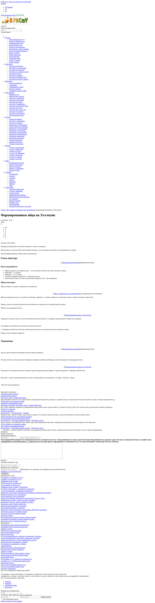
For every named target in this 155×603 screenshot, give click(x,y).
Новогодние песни (16, 165)
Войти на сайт (46, 597)
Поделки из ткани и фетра (18, 79)
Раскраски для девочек (17, 130)
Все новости (5, 413)
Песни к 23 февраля (16, 168)
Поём (7, 161)
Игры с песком (14, 60)
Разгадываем (9, 93)
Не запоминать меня (10, 599)
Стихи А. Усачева (15, 157)
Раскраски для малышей (18, 132)
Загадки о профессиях (17, 104)
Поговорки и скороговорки (19, 49)
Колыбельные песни (16, 163)
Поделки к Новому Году (18, 77)
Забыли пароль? (6, 601)
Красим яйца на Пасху (9, 396)
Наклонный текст (18, 440)
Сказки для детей (15, 159)
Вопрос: (4, 460)
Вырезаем (8, 81)
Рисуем (7, 117)
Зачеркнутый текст (49, 440)
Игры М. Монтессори (17, 41)
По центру (86, 440)
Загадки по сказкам (16, 111)
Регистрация (17, 601)
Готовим (8, 172)
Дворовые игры (15, 58)
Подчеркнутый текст (34, 440)
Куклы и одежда (15, 89)
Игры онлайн (14, 62)
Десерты (12, 178)
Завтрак (12, 184)
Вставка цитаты (47, 442)
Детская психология (16, 189)
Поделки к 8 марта (16, 75)
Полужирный (6, 440)
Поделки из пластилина (17, 68)
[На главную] (15, 24)
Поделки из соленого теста (19, 72)
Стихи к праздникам (16, 147)
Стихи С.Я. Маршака (17, 153)
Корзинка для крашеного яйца (12, 403)
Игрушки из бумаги (8, 405)
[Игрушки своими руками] (17, 15)
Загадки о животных (16, 98)
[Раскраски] (23, 15)
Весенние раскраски (16, 138)
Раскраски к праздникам (18, 125)
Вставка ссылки (139, 440)
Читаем (7, 146)
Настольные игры (15, 45)
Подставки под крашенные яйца (12, 426)
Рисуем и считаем (15, 123)
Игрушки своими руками (20, 420)
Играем (7, 38)
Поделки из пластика (17, 70)
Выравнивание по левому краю (70, 440)
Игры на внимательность (18, 51)
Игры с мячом (14, 53)
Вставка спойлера (112, 442)
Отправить (5, 473)
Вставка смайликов (124, 440)
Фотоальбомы (14, 204)
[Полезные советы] (21, 15)
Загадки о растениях (16, 100)
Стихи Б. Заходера (15, 155)
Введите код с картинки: (10, 467)
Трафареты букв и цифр (17, 91)
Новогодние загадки (16, 96)
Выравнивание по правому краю (103, 440)
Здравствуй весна (20, 398)
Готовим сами (16, 413)
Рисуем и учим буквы (17, 121)
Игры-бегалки (14, 56)
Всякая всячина (14, 201)
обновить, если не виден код (11, 471)
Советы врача (14, 193)
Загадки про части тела (17, 110)
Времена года (14, 94)
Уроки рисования (15, 119)
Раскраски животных (17, 136)
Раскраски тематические (18, 134)
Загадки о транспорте (17, 113)
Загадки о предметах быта (18, 106)
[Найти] (21, 30)
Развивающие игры (16, 43)
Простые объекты (15, 83)
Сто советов (13, 199)
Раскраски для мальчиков (18, 129)
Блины (11, 180)
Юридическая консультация (19, 197)
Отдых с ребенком (15, 191)
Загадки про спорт (16, 108)
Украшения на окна (16, 87)
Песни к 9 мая (14, 170)
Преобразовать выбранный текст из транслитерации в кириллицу (79, 442)
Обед (11, 185)
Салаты (12, 176)
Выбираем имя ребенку (17, 195)
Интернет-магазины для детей (20, 206)
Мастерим (8, 64)
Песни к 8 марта (15, 166)
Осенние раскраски (16, 144)
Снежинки (13, 85)
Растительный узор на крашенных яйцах (15, 418)
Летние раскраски (15, 140)
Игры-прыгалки (15, 55)
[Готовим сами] (19, 15)
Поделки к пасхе (15, 74)
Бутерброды (13, 174)
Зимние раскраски (15, 142)
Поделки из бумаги (16, 66)
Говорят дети (14, 202)
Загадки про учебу (15, 102)
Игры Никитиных (15, 39)
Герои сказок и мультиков (18, 127)
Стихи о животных (16, 149)
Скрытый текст (34, 442)
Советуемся (9, 187)
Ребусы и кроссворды (17, 47)
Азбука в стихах (15, 151)
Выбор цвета (22, 442)
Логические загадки (16, 115)
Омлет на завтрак (7, 411)
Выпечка (12, 182)
